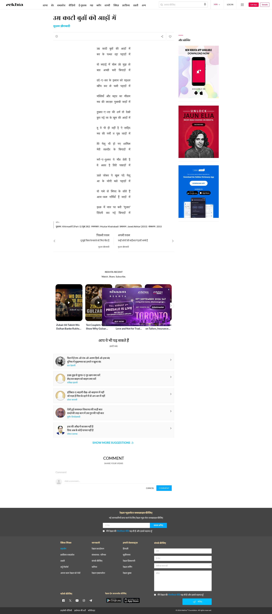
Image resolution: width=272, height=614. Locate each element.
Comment (164, 488)
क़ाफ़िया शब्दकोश (67, 555)
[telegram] (90, 600)
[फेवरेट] (170, 36)
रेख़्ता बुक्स (127, 573)
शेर (52, 5)
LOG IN (230, 4)
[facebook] (63, 600)
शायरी (107, 5)
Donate (265, 5)
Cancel (150, 488)
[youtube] (77, 600)
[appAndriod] (114, 600)
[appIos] (132, 600)
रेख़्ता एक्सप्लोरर (98, 573)
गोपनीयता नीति (123, 531)
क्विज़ (116, 5)
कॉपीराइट (91, 610)
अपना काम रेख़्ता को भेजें (70, 573)
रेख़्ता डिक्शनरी (129, 561)
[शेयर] (162, 36)
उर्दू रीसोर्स (64, 567)
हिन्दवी (125, 548)
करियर (94, 567)
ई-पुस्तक (83, 5)
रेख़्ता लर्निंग (127, 567)
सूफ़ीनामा (126, 555)
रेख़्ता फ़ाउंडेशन (98, 548)
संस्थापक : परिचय (99, 555)
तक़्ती (135, 5)
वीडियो (72, 5)
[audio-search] (205, 4)
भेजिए (200, 601)
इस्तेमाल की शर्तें (80, 610)
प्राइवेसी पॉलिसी (66, 610)
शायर (45, 5)
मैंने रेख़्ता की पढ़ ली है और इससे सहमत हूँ (129, 531)
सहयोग (63, 548)
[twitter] (70, 600)
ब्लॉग (98, 5)
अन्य (144, 5)
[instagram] (84, 600)
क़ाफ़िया (126, 5)
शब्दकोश (61, 5)
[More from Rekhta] (242, 4)
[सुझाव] (56, 36)
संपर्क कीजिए (97, 561)
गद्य (91, 5)
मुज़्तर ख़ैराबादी (61, 26)
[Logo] (14, 5)
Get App (253, 5)
